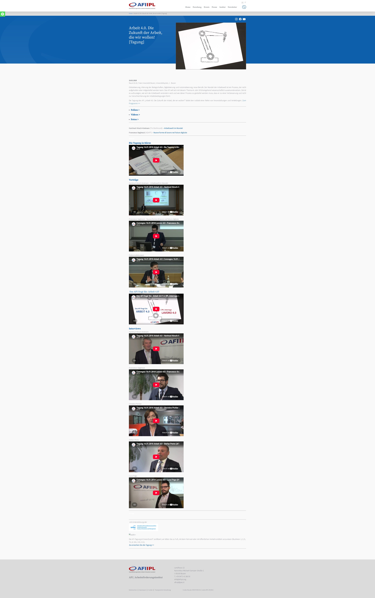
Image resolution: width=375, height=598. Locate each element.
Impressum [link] (142, 590)
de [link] (243, 3)
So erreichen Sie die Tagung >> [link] (141, 545)
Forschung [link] (197, 7)
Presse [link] (214, 7)
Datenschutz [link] (133, 590)
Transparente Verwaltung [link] (163, 590)
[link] (2, 14)
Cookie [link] (150, 590)
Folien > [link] (135, 109)
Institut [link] (222, 7)
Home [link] (187, 7)
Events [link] (206, 7)
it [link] (245, 2)
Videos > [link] (135, 114)
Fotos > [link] (135, 119)
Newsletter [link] (232, 7)
